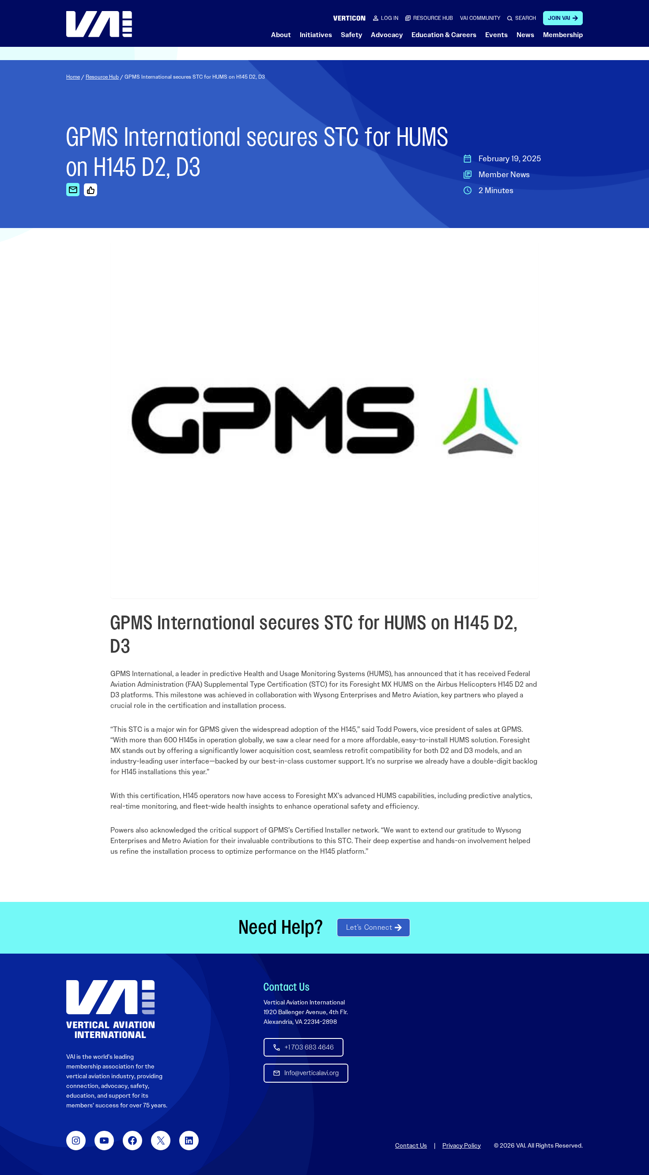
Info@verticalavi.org (311, 1073)
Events (496, 34)
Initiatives (316, 34)
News (525, 34)
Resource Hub (102, 76)
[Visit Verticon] (349, 17)
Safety (351, 34)
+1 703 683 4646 (309, 1047)
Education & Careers (443, 34)
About (281, 34)
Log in (389, 18)
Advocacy (387, 34)
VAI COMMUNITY (480, 18)
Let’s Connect (369, 927)
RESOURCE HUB (433, 18)
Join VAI (559, 18)
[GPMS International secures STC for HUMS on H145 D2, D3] (72, 189)
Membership (563, 34)
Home (73, 76)
